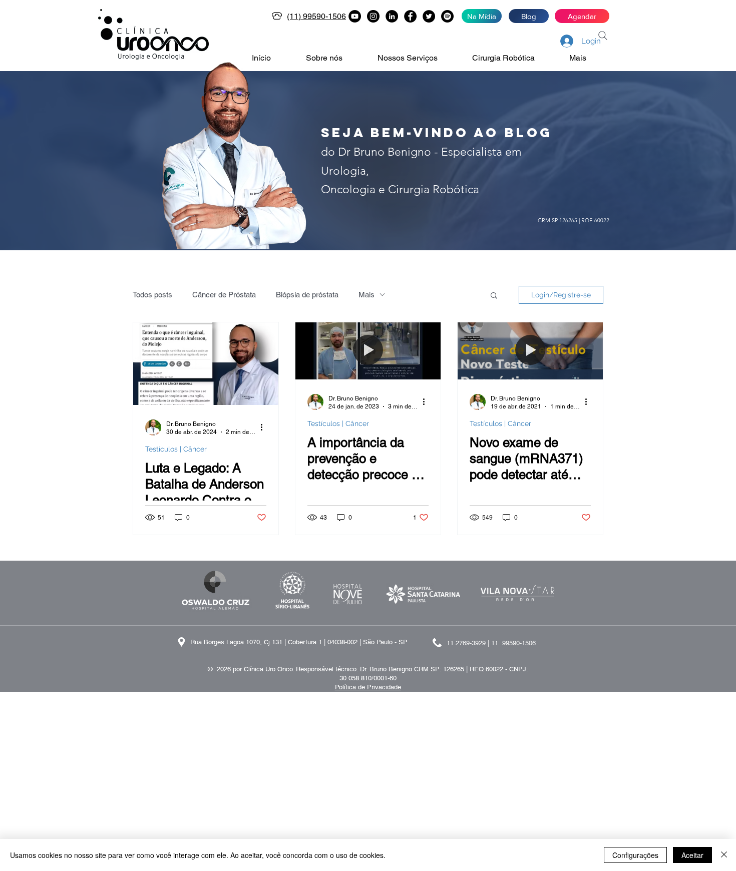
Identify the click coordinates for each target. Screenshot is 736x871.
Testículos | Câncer (176, 449)
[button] (334, 58)
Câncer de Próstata (224, 294)
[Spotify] (447, 16)
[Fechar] (724, 855)
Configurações (635, 855)
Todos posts (152, 294)
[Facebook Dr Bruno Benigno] (410, 16)
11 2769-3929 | (469, 643)
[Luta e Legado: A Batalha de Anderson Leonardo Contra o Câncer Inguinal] (205, 363)
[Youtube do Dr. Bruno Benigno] (354, 16)
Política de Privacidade (368, 687)
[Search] (602, 35)
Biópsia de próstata (307, 294)
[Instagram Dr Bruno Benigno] (373, 16)
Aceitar (692, 855)
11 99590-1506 (513, 643)
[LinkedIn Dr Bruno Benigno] (392, 16)
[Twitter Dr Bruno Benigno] (429, 16)
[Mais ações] (265, 427)
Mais (366, 294)
